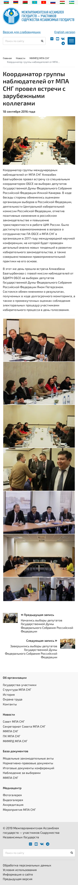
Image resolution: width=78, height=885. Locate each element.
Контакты (10, 704)
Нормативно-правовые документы (28, 763)
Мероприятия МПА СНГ (19, 809)
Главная (7, 58)
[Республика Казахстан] (34, 2)
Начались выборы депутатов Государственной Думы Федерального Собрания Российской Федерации (47, 625)
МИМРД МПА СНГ (39, 58)
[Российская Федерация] (52, 2)
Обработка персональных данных (27, 865)
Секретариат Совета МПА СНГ (24, 726)
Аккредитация (13, 804)
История (9, 694)
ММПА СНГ (10, 731)
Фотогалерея (12, 795)
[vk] (63, 39)
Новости (20, 58)
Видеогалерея (13, 800)
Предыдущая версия (17, 879)
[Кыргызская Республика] (43, 2)
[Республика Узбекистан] (71, 2)
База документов (15, 751)
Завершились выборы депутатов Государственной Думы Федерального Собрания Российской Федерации (31, 651)
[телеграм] (63, 43)
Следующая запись (40, 640)
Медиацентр (12, 788)
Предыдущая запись (38, 614)
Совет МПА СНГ (14, 721)
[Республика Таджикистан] (62, 2)
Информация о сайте (18, 874)
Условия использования (20, 870)
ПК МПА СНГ (11, 736)
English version (64, 32)
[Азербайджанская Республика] (6, 2)
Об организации (15, 677)
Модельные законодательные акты (28, 758)
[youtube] (57, 39)
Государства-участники (19, 685)
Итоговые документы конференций (28, 768)
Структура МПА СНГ (17, 689)
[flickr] (51, 39)
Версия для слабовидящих (22, 32)
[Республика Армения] (15, 2)
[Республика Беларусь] (25, 2)
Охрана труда (12, 699)
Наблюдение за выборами (22, 772)
